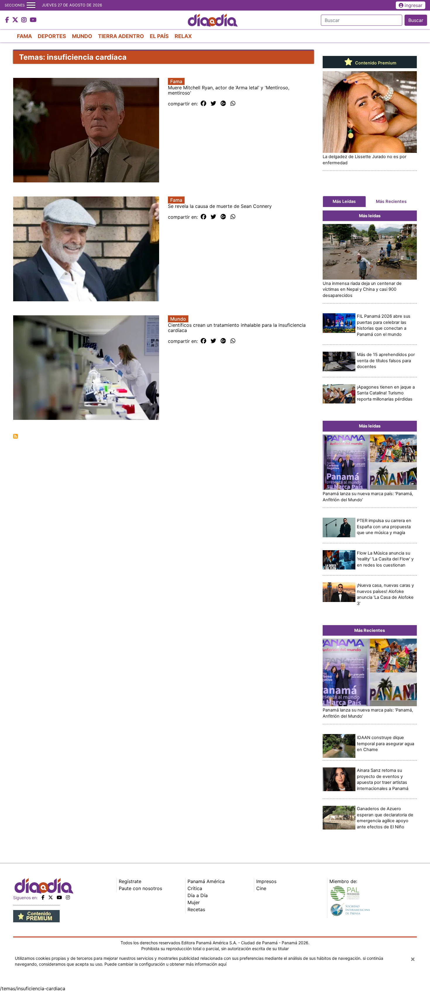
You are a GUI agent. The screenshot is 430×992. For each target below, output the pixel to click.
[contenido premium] (36, 916)
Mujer (194, 902)
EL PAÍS (159, 36)
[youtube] (59, 897)
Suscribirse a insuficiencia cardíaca (15, 436)
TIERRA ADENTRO (121, 36)
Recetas (196, 909)
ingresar (413, 5)
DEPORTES (52, 36)
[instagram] (68, 897)
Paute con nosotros (140, 888)
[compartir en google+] (223, 104)
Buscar (415, 20)
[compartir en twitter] (213, 104)
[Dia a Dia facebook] (8, 20)
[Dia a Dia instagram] (24, 20)
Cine (261, 888)
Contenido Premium (375, 63)
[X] (50, 897)
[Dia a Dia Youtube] (33, 20)
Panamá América (206, 881)
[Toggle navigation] (31, 5)
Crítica (195, 888)
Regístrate (130, 881)
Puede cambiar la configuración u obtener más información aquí (165, 964)
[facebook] (43, 897)
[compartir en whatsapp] (233, 104)
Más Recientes (391, 201)
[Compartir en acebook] (203, 104)
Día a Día (198, 895)
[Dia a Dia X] (16, 20)
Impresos (266, 881)
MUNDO (82, 36)
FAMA (24, 36)
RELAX (183, 36)
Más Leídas (344, 201)
